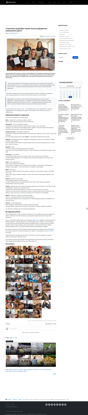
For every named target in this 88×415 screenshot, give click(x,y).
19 (67, 95)
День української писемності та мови (33, 369)
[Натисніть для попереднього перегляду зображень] (31, 54)
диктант (11, 369)
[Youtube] (65, 405)
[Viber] (49, 405)
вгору (54, 373)
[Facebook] (52, 405)
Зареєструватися (49, 323)
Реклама (12, 404)
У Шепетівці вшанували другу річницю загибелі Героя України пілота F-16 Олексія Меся (63, 107)
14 (73, 93)
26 (67, 97)
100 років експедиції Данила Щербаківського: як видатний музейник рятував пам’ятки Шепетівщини (63, 118)
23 (79, 95)
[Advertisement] (44, 13)
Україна (21, 369)
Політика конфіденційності (11, 406)
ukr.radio (51, 231)
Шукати (75, 57)
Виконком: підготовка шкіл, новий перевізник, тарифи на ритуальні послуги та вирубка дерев (76, 117)
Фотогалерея (53, 36)
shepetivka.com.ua (13, 33)
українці (16, 369)
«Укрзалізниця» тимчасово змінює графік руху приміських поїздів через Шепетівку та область (76, 129)
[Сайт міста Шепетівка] (11, 2)
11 (64, 93)
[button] (27, 2)
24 (61, 97)
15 (76, 93)
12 (67, 93)
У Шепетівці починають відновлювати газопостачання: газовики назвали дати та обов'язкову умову (63, 129)
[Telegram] (46, 405)
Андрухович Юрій (22, 371)
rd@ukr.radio (35, 220)
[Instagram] (60, 405)
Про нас (7, 404)
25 (64, 97)
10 (61, 93)
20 (70, 95)
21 (73, 95)
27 (70, 97)
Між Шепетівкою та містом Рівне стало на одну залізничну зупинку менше (76, 107)
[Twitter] (54, 405)
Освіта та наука (13, 337)
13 (70, 93)
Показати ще (70, 138)
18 (64, 95)
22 (76, 95)
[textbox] (32, 329)
